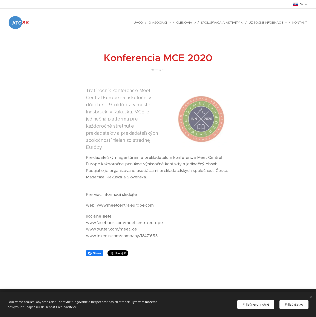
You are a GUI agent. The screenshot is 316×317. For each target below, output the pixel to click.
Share (97, 253)
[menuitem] (139, 22)
